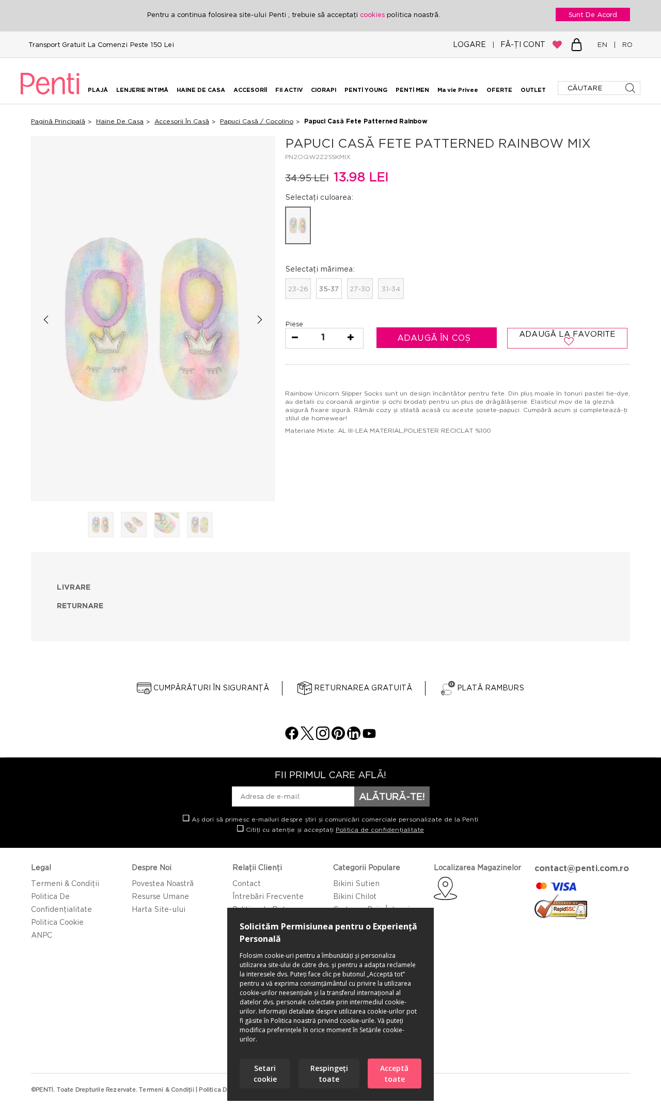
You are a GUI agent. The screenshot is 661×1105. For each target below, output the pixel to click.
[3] (167, 525)
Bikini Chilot (354, 896)
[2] (134, 525)
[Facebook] (291, 737)
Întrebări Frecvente (268, 896)
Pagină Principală (58, 121)
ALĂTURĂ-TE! (392, 796)
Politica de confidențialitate (380, 829)
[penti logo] (50, 96)
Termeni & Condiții (65, 883)
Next (260, 319)
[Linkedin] (353, 737)
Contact (246, 883)
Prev (46, 319)
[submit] (631, 88)
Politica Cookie (57, 922)
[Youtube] (369, 737)
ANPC (41, 934)
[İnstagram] (322, 737)
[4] (200, 525)
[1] (101, 525)
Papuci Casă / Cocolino (256, 121)
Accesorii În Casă (181, 121)
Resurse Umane (160, 896)
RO (625, 44)
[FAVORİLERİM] (557, 44)
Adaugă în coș (435, 338)
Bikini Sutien (356, 883)
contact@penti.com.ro (581, 868)
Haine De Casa (120, 121)
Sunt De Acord (593, 14)
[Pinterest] (338, 737)
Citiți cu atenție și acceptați (334, 829)
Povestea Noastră (163, 883)
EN (604, 44)
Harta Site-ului (158, 909)
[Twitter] (307, 737)
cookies (373, 14)
